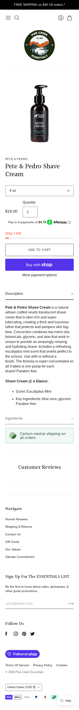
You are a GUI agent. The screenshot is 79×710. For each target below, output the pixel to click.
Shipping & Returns (18, 526)
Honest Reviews (16, 519)
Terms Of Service (17, 665)
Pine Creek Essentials (29, 672)
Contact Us (13, 534)
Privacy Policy (42, 665)
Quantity (29, 202)
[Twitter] (32, 635)
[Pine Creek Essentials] (39, 45)
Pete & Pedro (16, 159)
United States (21, 687)
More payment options (39, 275)
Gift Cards (12, 541)
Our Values (13, 549)
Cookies (61, 665)
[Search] (17, 18)
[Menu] (8, 17)
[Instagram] (16, 635)
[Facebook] (6, 635)
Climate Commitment (19, 557)
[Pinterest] (24, 635)
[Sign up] (71, 604)
